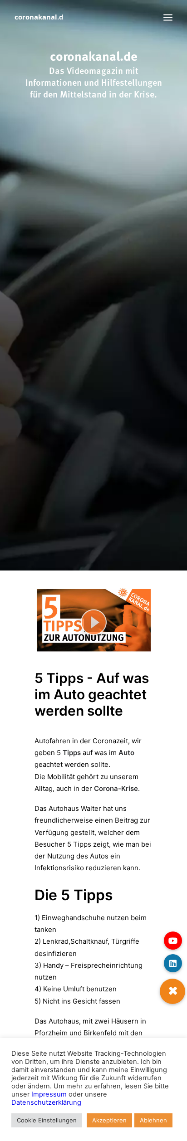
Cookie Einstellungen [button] (47, 1120)
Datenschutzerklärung (46, 1102)
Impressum (49, 1094)
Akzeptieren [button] (109, 1120)
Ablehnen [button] (153, 1120)
